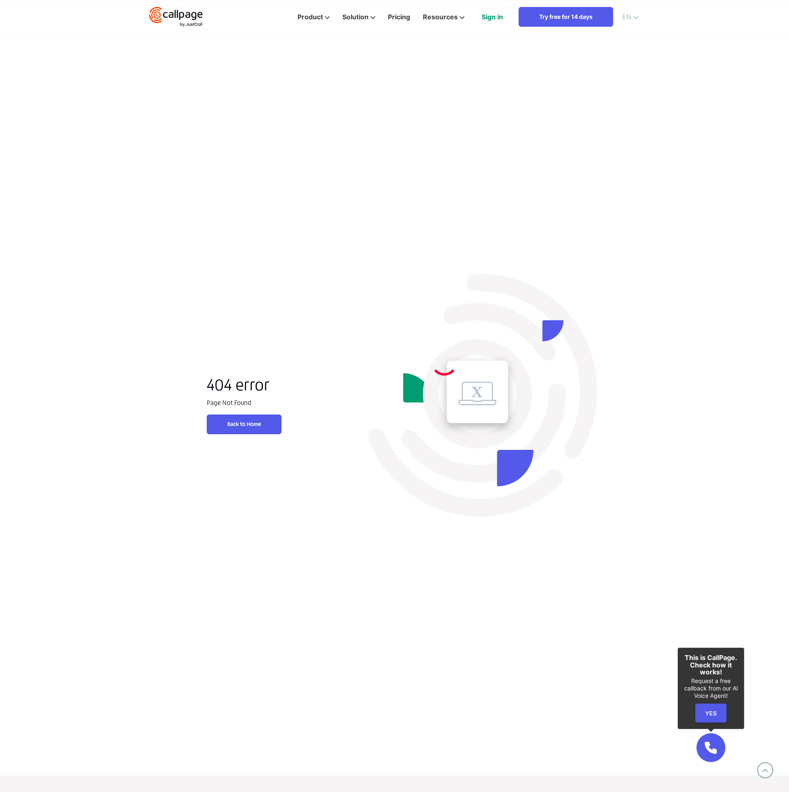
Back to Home (244, 424)
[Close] (744, 647)
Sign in (492, 17)
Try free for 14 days (566, 16)
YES (711, 713)
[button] (711, 747)
